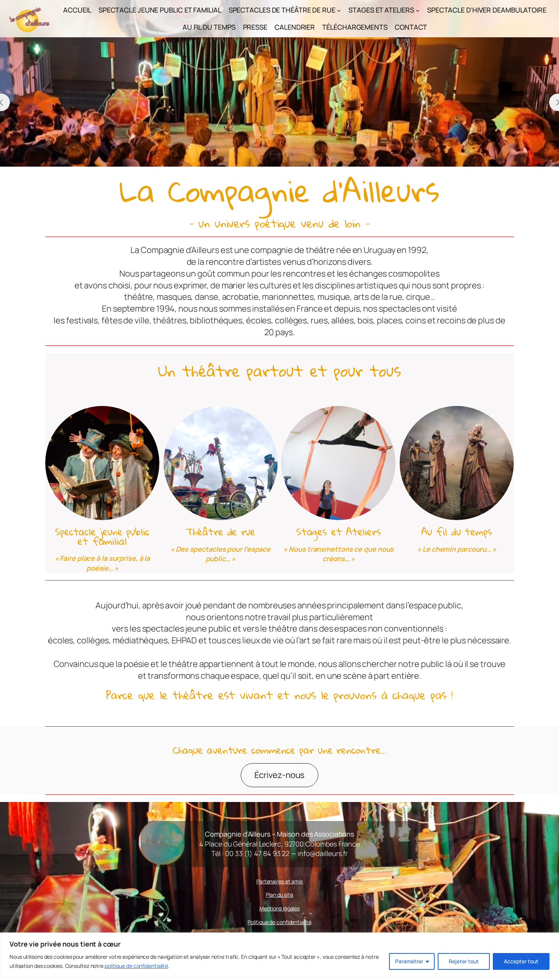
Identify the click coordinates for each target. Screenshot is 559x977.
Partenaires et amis (279, 881)
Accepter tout (521, 961)
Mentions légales (279, 908)
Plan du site (279, 894)
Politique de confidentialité (279, 922)
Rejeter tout (464, 961)
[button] (267, 154)
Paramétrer (409, 961)
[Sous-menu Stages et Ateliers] (418, 10)
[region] (279, 954)
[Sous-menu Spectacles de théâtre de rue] (339, 10)
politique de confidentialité (136, 965)
